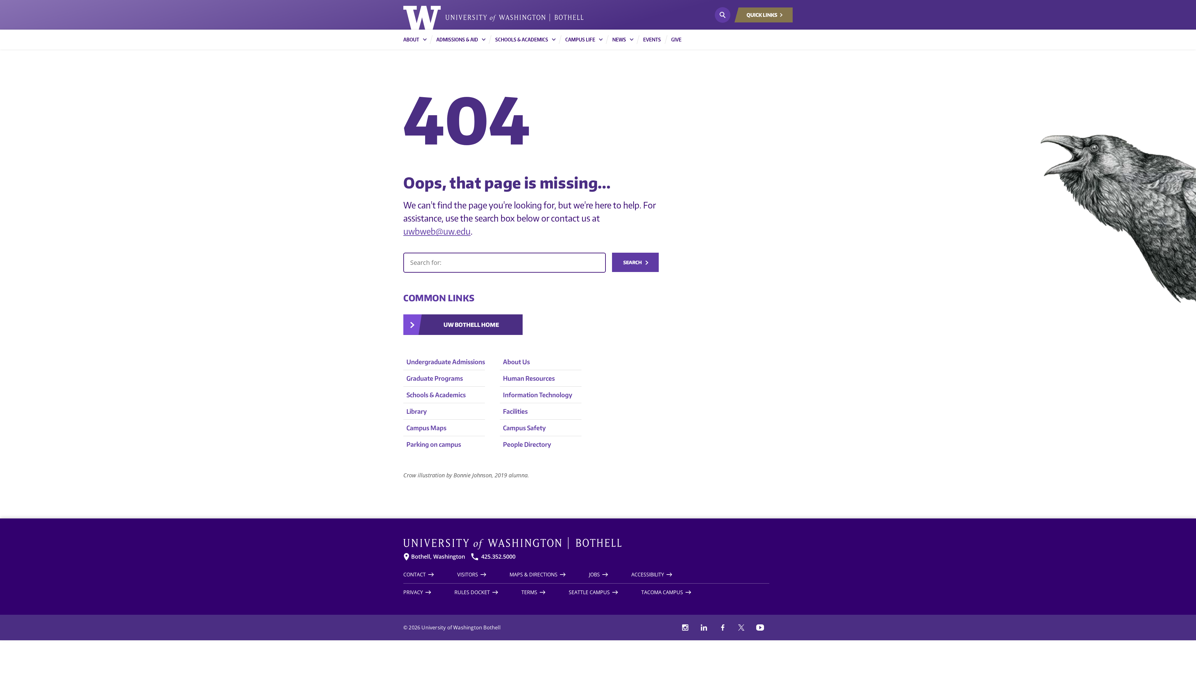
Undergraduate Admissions (445, 361)
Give (676, 39)
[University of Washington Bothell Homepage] (586, 543)
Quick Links (762, 15)
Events (652, 39)
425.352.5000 (498, 556)
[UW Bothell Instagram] (685, 627)
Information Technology (537, 395)
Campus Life (580, 39)
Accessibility (647, 574)
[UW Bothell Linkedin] (704, 627)
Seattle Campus (589, 592)
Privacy (413, 592)
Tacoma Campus (662, 592)
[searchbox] (504, 263)
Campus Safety (524, 428)
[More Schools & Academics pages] (554, 39)
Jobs (594, 574)
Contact (414, 574)
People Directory (527, 444)
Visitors (467, 574)
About (411, 39)
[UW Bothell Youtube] (760, 627)
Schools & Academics (521, 39)
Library (416, 411)
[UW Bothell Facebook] (722, 627)
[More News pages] (632, 39)
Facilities (515, 411)
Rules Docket (472, 592)
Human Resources (529, 378)
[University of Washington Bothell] (493, 17)
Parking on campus (433, 444)
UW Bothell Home (471, 324)
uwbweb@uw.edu (437, 231)
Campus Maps (426, 428)
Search (632, 262)
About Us (516, 361)
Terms (529, 592)
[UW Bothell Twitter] (741, 627)
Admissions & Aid (457, 39)
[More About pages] (425, 39)
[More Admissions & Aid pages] (484, 39)
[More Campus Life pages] (601, 39)
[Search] (504, 263)
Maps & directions (534, 574)
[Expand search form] (722, 15)
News (619, 39)
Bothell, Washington (438, 556)
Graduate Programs (434, 378)
